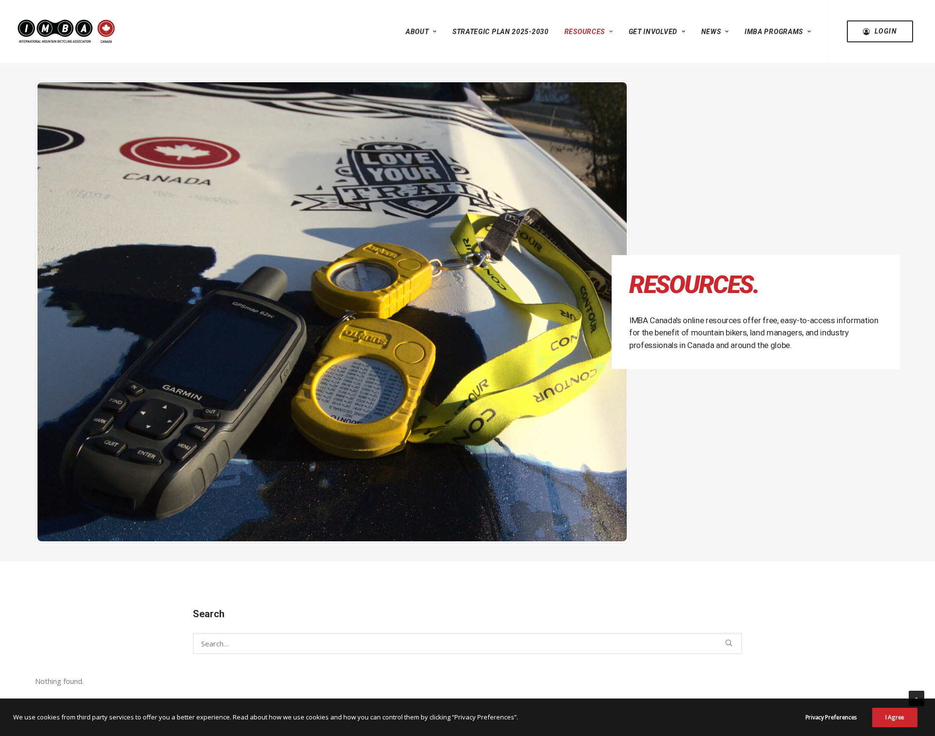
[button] (729, 643)
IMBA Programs (774, 32)
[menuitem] (421, 31)
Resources (584, 32)
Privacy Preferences (831, 717)
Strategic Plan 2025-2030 (500, 32)
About (417, 32)
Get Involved (653, 32)
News (711, 32)
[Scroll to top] (916, 697)
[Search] (467, 643)
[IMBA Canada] (66, 31)
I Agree (894, 717)
